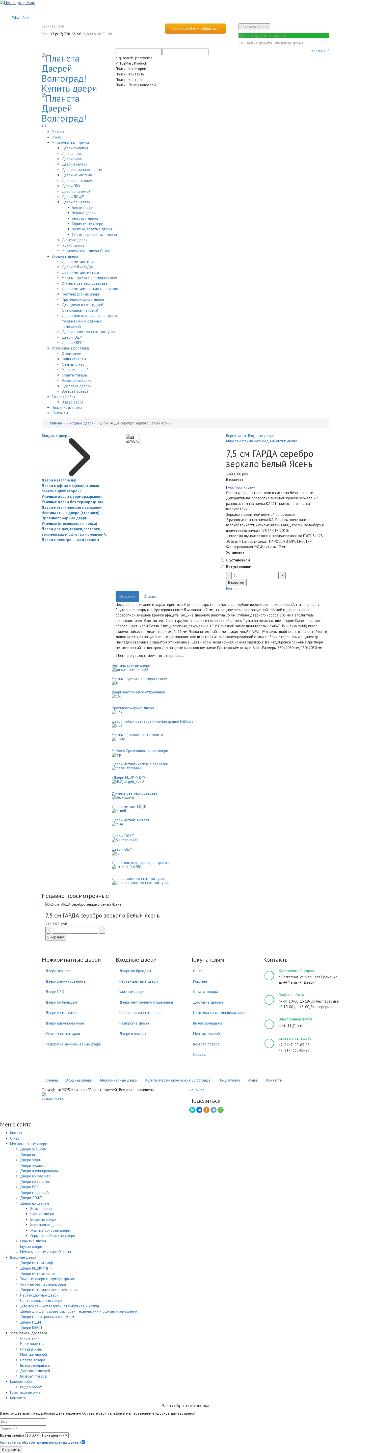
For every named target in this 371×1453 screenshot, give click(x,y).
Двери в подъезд (134, 1033)
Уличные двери (131, 991)
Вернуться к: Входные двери (250, 435)
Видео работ (73, 402)
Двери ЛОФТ (73, 196)
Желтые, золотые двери (92, 229)
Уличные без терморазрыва (85, 283)
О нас (56, 137)
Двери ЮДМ (72, 337)
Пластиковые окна (67, 407)
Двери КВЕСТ (73, 342)
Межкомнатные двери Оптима (87, 250)
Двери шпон (72, 153)
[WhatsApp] (221, 1110)
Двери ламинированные (82, 169)
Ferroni (231, 588)
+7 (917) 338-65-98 (65, 34)
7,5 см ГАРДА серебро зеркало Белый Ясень (102, 915)
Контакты (60, 413)
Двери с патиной (76, 191)
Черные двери (84, 212)
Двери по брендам (61, 1002)
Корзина (200, 981)
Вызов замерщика (76, 380)
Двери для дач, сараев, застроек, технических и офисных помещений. (90, 321)
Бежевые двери (85, 218)
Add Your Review (241, 487)
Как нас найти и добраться (195, 28)
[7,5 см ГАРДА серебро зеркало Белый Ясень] (185, 904)
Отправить (11, 1449)
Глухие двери (73, 245)
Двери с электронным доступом (89, 331)
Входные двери (65, 256)
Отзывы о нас (73, 364)
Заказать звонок (254, 26)
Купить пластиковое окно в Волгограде (177, 1080)
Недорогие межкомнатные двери (73, 1044)
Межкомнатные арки (62, 1033)
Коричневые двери (87, 223)
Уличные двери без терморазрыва (72, 501)
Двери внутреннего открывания (146, 1002)
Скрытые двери (75, 239)
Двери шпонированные (64, 1023)
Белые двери (82, 207)
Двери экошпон (75, 148)
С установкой (238, 560)
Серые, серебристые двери (94, 234)
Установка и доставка (70, 348)
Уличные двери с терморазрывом (89, 277)
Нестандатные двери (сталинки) (70, 512)
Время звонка (12, 1435)
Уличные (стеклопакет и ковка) (69, 523)
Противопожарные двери (83, 299)
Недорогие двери (134, 1023)
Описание (127, 596)
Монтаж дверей (75, 369)
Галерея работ (63, 396)
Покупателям (229, 1080)
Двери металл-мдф (78, 261)
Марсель (233, 441)
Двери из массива (77, 175)
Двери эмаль (72, 158)
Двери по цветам (76, 202)
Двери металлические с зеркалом (90, 288)
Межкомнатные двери (70, 142)
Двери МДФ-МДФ (77, 266)
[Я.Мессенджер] (192, 1110)
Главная (58, 131)
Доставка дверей (77, 386)
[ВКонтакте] (199, 1110)
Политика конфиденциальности (220, 1012)
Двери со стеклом (77, 180)
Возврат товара (75, 391)
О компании (71, 353)
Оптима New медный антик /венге (268, 441)
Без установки (238, 566)
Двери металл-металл (80, 272)
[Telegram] (213, 1110)
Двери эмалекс (74, 164)
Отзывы (150, 596)
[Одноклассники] (206, 1110)
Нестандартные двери (81, 294)
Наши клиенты (74, 359)
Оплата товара (74, 375)
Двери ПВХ (71, 185)
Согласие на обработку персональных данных (41, 1442)
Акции (253, 1080)
